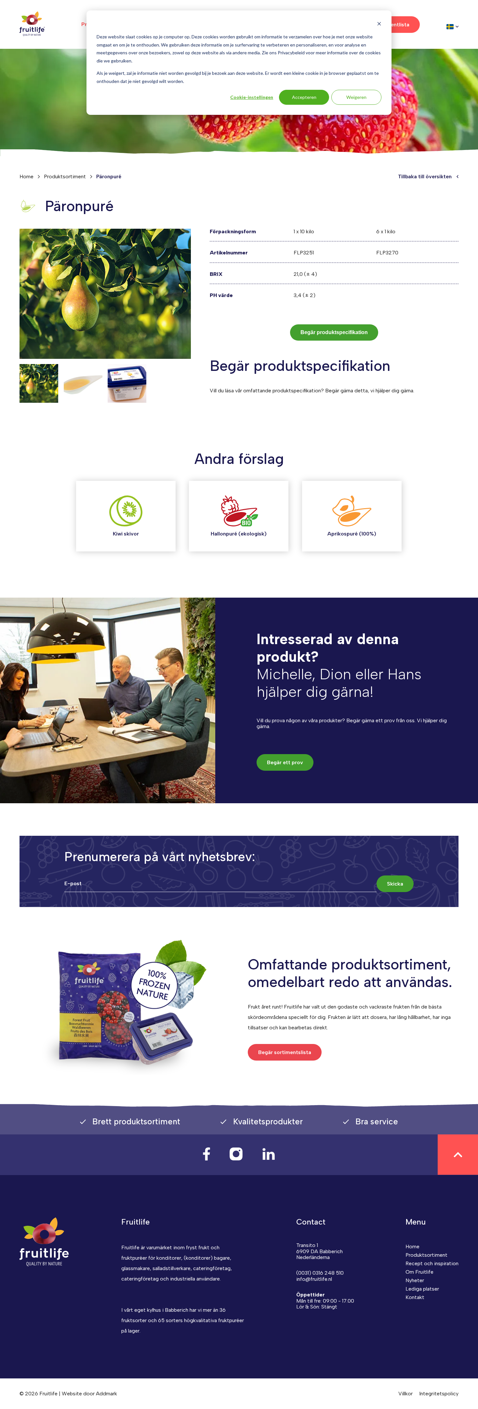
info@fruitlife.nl (314, 1279)
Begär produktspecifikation (334, 332)
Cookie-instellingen (251, 97)
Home (26, 176)
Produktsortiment (65, 176)
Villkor (405, 1393)
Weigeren (356, 97)
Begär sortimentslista (284, 1052)
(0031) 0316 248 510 (320, 1273)
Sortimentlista (391, 24)
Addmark (106, 1393)
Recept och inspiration (431, 1263)
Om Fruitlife (419, 1272)
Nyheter (414, 1280)
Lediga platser (422, 1289)
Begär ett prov (285, 762)
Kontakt (414, 1297)
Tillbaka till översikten (425, 177)
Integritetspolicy (438, 1393)
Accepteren (304, 97)
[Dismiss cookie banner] (379, 24)
